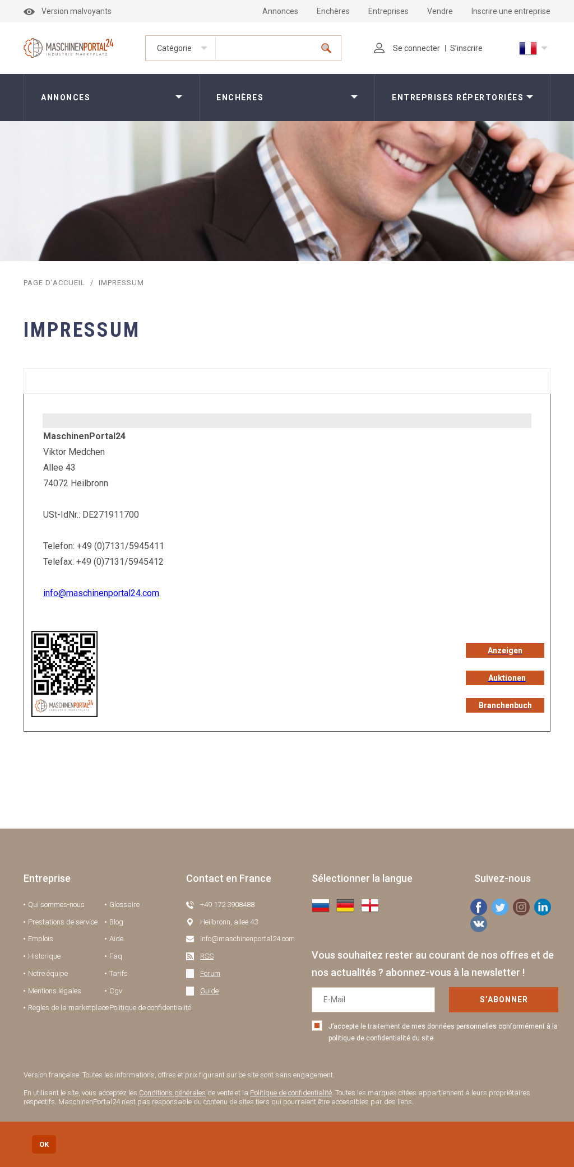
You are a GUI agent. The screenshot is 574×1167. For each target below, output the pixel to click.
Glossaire (124, 904)
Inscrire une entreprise (510, 11)
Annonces (280, 11)
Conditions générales (172, 1093)
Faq (115, 956)
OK (44, 1144)
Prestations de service (63, 922)
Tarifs (118, 973)
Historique (44, 956)
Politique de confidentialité (150, 1007)
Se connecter (416, 48)
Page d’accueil (54, 282)
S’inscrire (466, 48)
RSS (207, 956)
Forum (210, 973)
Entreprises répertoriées (458, 97)
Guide (209, 991)
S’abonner (504, 999)
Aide (116, 938)
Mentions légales (54, 991)
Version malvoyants (76, 11)
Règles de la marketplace (68, 1007)
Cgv (115, 991)
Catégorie (174, 48)
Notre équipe (48, 973)
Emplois (40, 938)
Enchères (333, 11)
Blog (116, 922)
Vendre (440, 11)
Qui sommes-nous (56, 904)
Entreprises (388, 11)
